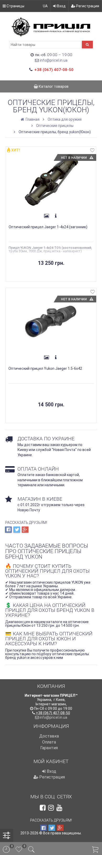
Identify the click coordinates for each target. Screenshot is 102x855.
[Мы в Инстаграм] (51, 807)
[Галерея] (46, 216)
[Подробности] (56, 216)
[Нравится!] (92, 151)
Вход (61, 6)
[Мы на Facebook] (43, 807)
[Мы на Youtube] (59, 807)
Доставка (49, 736)
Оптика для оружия (65, 119)
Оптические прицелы (54, 126)
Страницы (15, 6)
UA (45, 6)
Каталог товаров (53, 86)
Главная (32, 119)
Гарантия (49, 747)
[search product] (87, 44)
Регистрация (87, 6)
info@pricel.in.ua (53, 60)
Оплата (49, 742)
